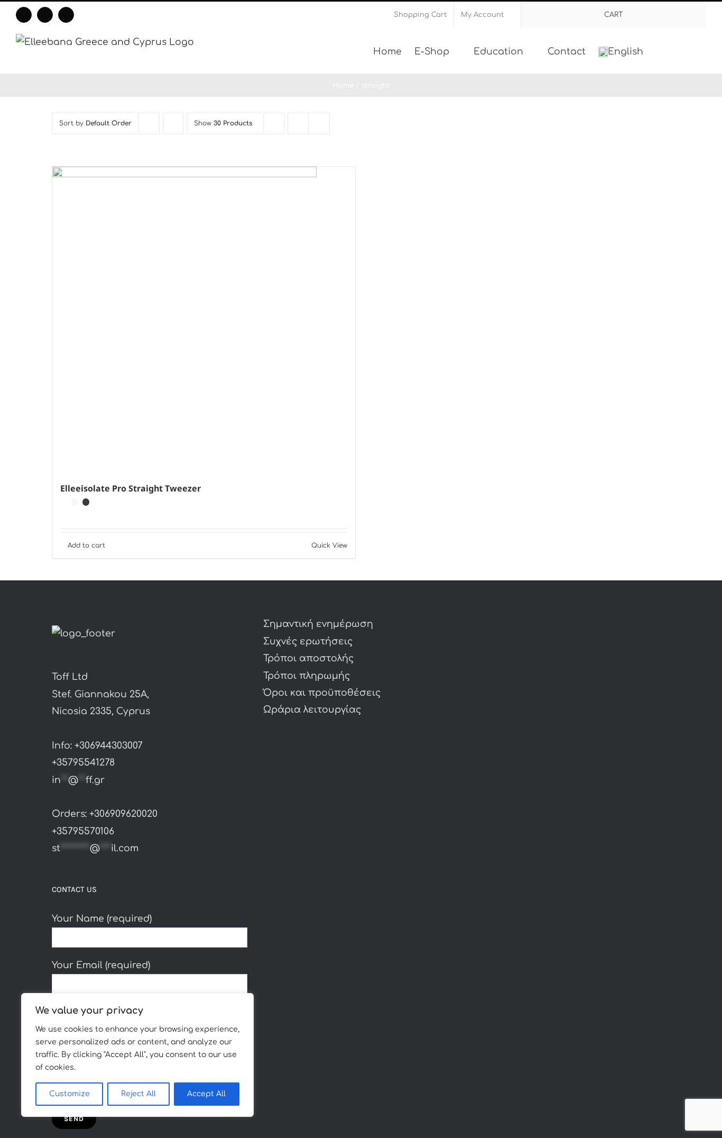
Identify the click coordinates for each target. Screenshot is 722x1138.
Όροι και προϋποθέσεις (322, 693)
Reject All (138, 1094)
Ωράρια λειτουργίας (312, 710)
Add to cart (86, 545)
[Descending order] (173, 123)
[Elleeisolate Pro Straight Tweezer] (203, 318)
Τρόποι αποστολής (308, 658)
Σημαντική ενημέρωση (318, 624)
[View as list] (319, 123)
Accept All (206, 1094)
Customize (69, 1094)
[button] (690, 51)
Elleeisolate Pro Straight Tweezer (130, 488)
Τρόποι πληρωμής (306, 676)
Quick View (329, 545)
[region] (137, 1055)
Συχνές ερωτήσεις (308, 641)
